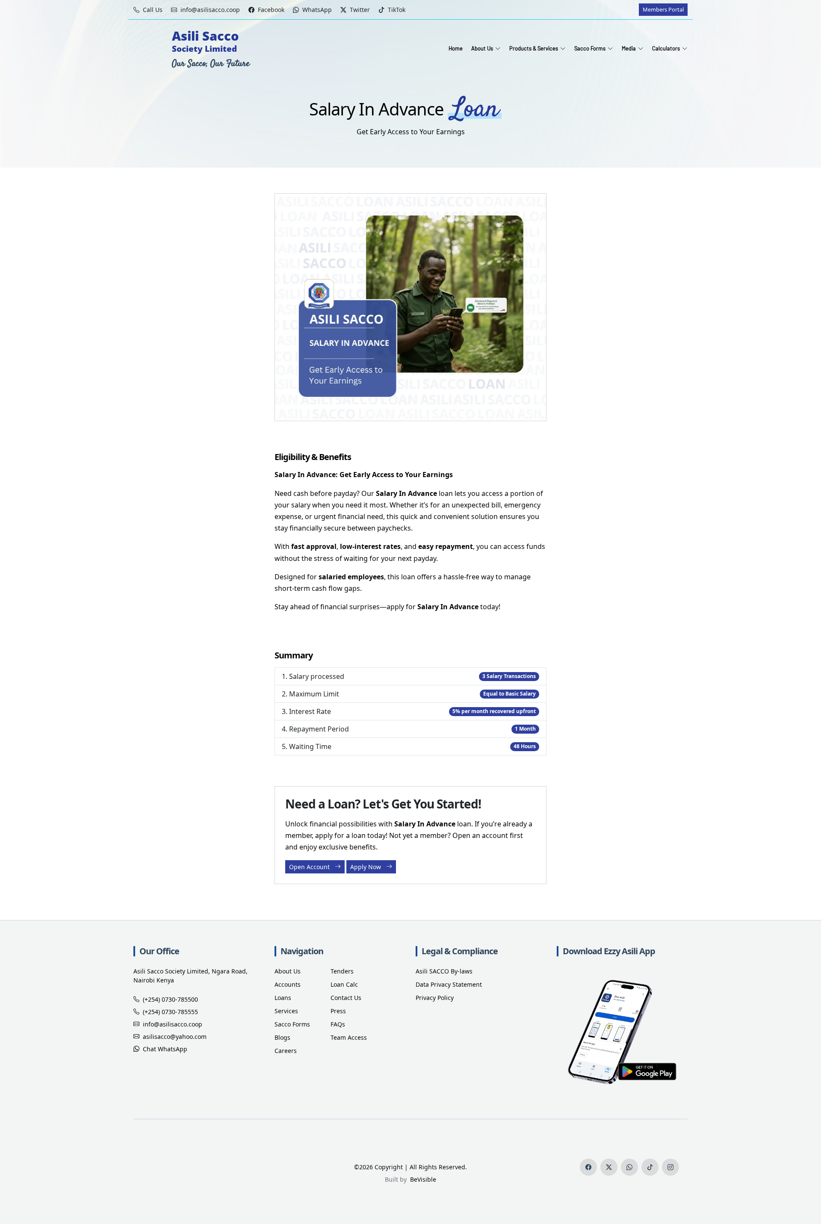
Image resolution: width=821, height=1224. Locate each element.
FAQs (338, 1024)
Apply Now (366, 867)
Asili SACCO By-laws (444, 971)
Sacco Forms (292, 1024)
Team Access (349, 1037)
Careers (286, 1051)
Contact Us (346, 998)
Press (338, 1011)
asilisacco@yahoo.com (175, 1036)
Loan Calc (344, 984)
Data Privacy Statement (449, 984)
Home (456, 48)
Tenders (342, 971)
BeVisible (421, 1179)
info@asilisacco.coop (172, 1024)
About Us (288, 971)
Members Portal (663, 9)
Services (286, 1011)
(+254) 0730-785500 (170, 999)
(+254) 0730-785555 (170, 1012)
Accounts (288, 984)
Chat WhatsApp (165, 1049)
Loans (283, 998)
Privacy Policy (435, 998)
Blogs (282, 1037)
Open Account (310, 867)
